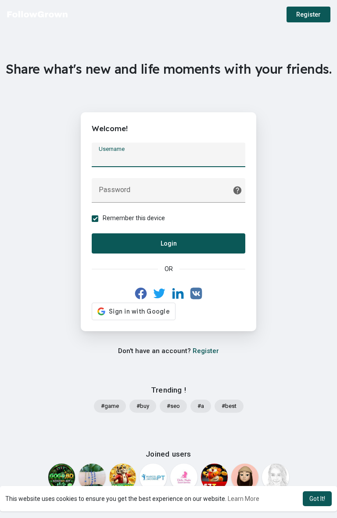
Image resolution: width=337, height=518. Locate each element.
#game (110, 406)
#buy (142, 406)
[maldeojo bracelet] (92, 477)
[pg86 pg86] (122, 477)
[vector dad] (275, 477)
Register (308, 14)
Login (169, 243)
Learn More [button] (243, 498)
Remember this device (134, 217)
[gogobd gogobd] (61, 477)
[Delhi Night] (183, 477)
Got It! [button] (317, 498)
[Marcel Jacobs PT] (153, 477)
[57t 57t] (214, 477)
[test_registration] (244, 477)
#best (229, 406)
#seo (173, 406)
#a (200, 406)
